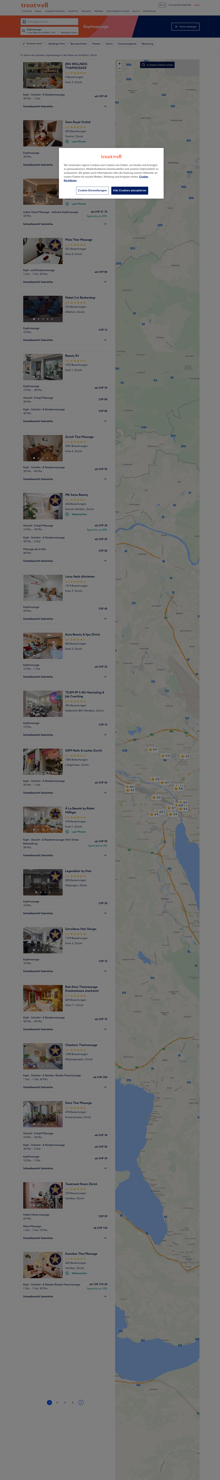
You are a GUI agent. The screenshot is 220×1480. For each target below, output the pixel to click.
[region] (111, 173)
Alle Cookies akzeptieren (129, 190)
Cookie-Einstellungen (92, 190)
